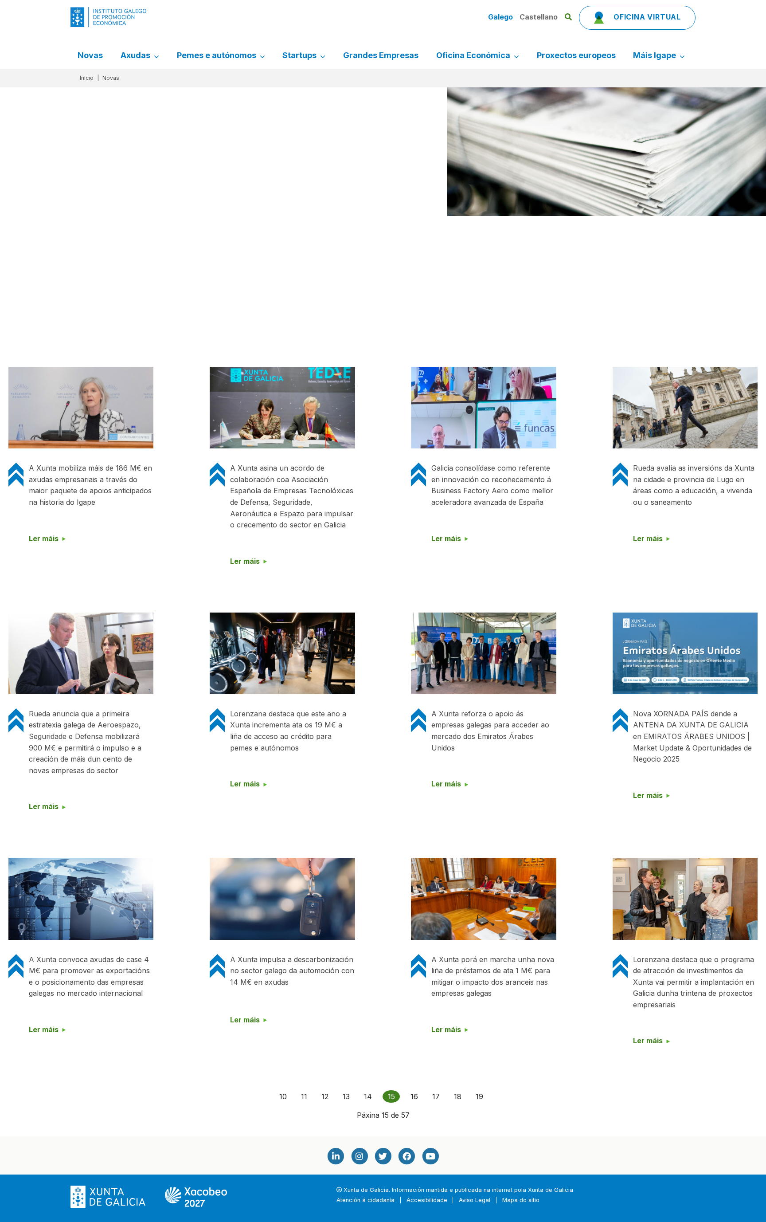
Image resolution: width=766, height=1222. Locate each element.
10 (283, 1096)
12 (324, 1096)
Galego (501, 16)
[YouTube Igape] (430, 1156)
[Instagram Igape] (359, 1156)
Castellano (539, 16)
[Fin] (511, 1096)
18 (457, 1096)
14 (368, 1096)
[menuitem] (90, 55)
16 (414, 1096)
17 (436, 1096)
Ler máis (44, 538)
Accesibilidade (426, 1200)
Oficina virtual (646, 16)
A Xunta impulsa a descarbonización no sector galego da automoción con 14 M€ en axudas (292, 970)
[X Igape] (383, 1156)
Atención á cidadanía (365, 1200)
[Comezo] (250, 1096)
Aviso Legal (474, 1200)
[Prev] (265, 1096)
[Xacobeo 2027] (196, 1196)
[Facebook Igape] (406, 1156)
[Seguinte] (497, 1096)
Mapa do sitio (520, 1200)
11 (304, 1096)
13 (346, 1096)
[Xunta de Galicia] (108, 1196)
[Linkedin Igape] (335, 1156)
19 (479, 1096)
